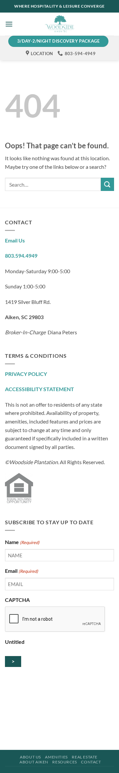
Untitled (14, 642)
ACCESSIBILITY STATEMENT (39, 389)
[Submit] (107, 184)
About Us (30, 757)
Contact (91, 761)
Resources (64, 761)
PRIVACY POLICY (26, 374)
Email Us (15, 240)
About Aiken (34, 761)
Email (21, 571)
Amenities (56, 757)
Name (22, 542)
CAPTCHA (17, 600)
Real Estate (85, 757)
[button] (9, 24)
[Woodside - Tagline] (59, 24)
